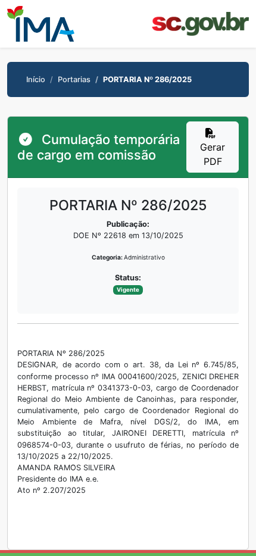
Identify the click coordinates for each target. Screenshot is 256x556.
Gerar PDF (212, 154)
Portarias (74, 79)
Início (35, 79)
